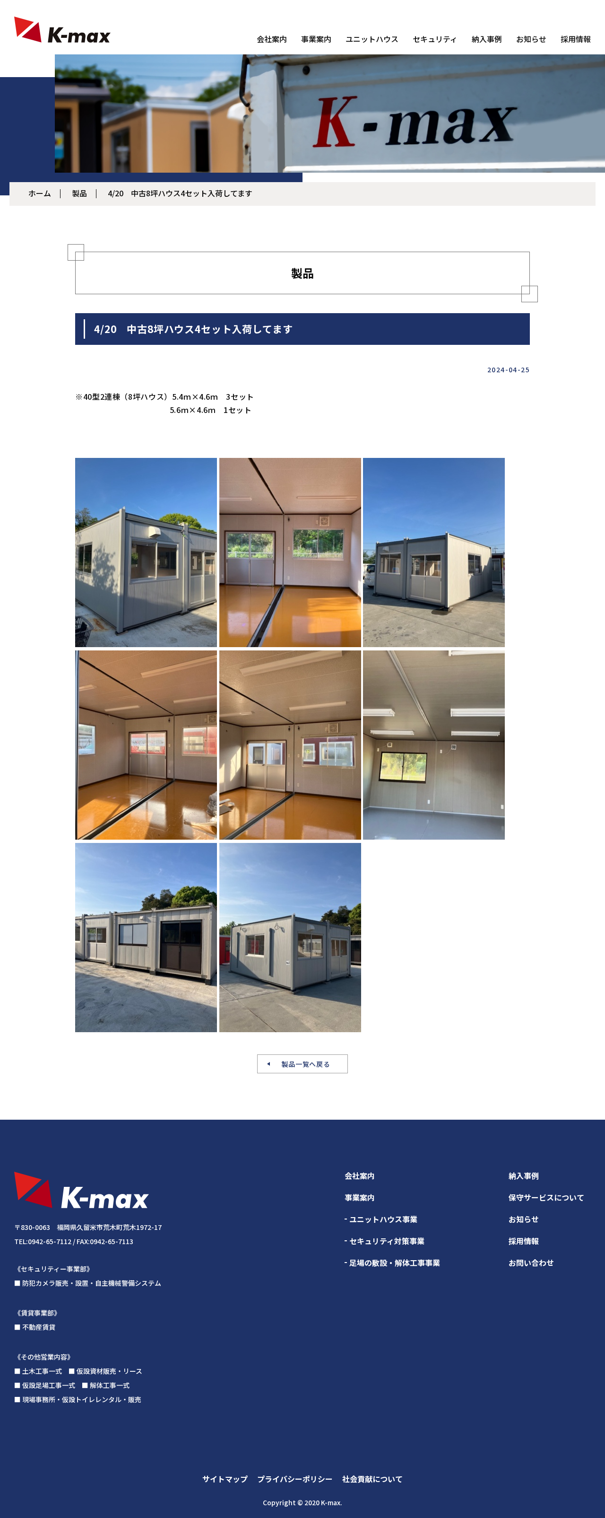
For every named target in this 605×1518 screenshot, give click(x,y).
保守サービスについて (546, 1197)
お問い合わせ (531, 1262)
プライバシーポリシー (295, 1478)
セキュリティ (435, 38)
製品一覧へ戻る (306, 1064)
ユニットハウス (372, 38)
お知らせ (531, 38)
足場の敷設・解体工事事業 (394, 1262)
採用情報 (576, 38)
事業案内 (316, 38)
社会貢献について (372, 1478)
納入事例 (487, 38)
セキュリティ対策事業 (386, 1241)
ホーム (39, 193)
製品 (79, 193)
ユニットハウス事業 (383, 1219)
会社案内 (272, 38)
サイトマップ (225, 1478)
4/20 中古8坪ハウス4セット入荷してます (180, 193)
